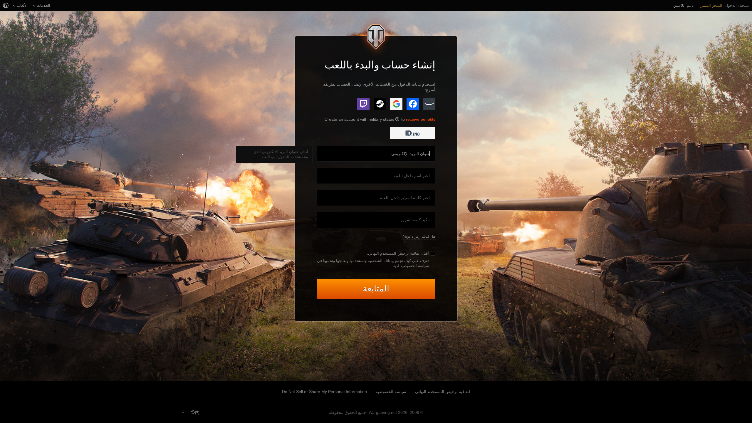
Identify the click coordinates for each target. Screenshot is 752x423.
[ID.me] (412, 133)
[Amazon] (429, 104)
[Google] (396, 104)
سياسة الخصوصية (391, 391)
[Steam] (380, 104)
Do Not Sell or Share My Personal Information (324, 391)
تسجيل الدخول (737, 5)
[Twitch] (363, 104)
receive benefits (420, 119)
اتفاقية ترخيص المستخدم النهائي (394, 253)
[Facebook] (413, 104)
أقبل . (398, 253)
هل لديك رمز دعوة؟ (419, 236)
